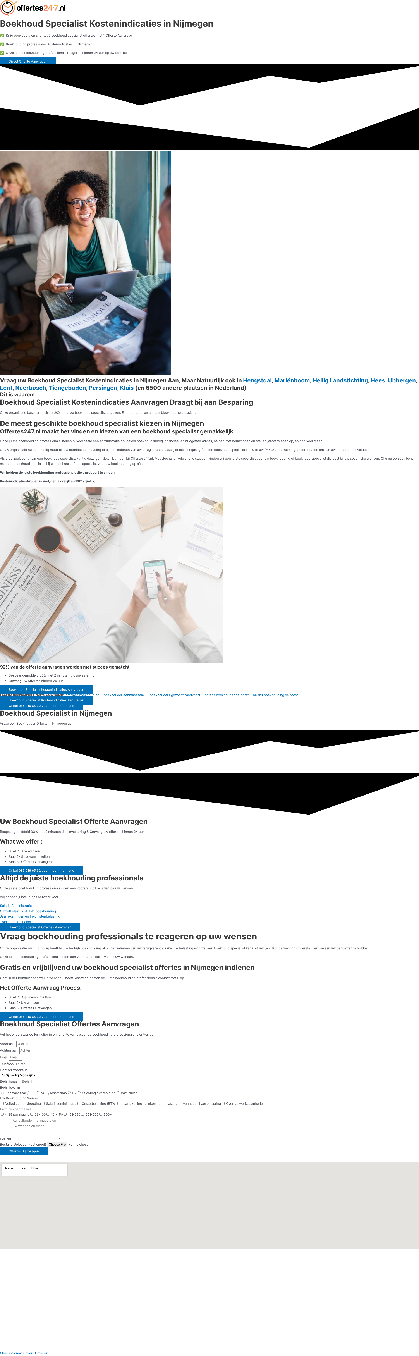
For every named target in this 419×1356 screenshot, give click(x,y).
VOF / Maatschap (54, 1093)
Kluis (127, 387)
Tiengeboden (67, 387)
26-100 (40, 1114)
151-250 (74, 1114)
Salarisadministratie (61, 1104)
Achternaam (9, 1050)
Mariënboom (292, 380)
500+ (108, 1114)
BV (74, 1093)
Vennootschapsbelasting (202, 1104)
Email (4, 1057)
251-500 (92, 1114)
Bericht (6, 1139)
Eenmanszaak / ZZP (20, 1093)
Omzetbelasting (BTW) (99, 1104)
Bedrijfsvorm (10, 1087)
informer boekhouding (82, 695)
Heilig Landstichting (340, 380)
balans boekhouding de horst (275, 695)
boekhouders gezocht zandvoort (175, 695)
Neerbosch (30, 387)
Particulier (129, 1093)
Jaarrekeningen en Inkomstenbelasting (30, 916)
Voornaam (8, 1044)
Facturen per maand (15, 1109)
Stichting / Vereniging (98, 1093)
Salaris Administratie (16, 906)
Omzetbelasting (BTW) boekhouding (28, 911)
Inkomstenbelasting (162, 1104)
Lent (6, 387)
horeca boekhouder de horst (226, 695)
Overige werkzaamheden (245, 1104)
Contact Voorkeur (13, 1070)
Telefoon (7, 1064)
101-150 (57, 1114)
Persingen (103, 387)
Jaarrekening (132, 1104)
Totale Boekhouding (15, 922)
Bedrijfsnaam (10, 1081)
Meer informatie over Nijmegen (24, 1353)
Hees (378, 380)
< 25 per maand (17, 1114)
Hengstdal (257, 380)
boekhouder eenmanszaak (124, 695)
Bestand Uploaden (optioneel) (23, 1144)
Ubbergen (402, 380)
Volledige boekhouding (23, 1104)
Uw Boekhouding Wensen (20, 1098)
